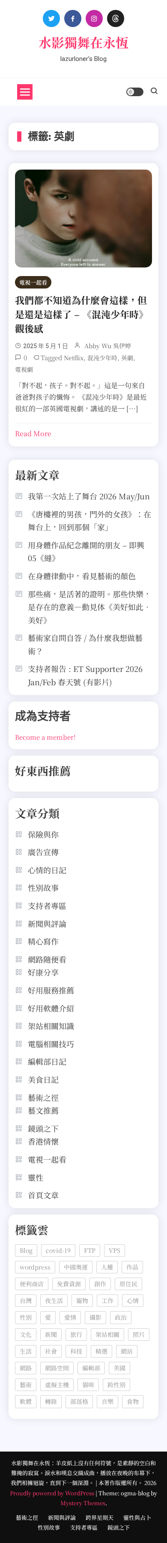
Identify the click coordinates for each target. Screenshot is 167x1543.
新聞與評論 (47, 923)
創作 (100, 1283)
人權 (107, 1267)
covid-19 (58, 1250)
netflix (74, 357)
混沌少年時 (102, 357)
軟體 (26, 1401)
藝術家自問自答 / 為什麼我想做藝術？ (85, 644)
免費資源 (69, 1283)
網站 (127, 1351)
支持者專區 (47, 905)
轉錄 (51, 1401)
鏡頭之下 (43, 1128)
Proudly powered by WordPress (52, 1493)
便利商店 (32, 1283)
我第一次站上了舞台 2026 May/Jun (89, 495)
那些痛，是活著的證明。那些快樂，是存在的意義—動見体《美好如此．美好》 (89, 607)
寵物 (82, 1300)
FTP (89, 1250)
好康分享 (43, 972)
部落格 (79, 1401)
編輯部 (91, 1368)
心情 (133, 1300)
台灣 (26, 1300)
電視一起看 (33, 282)
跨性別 (116, 1384)
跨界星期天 (99, 1517)
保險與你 (43, 834)
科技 (76, 1351)
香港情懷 (43, 1141)
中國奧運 (76, 1267)
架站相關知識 (51, 1025)
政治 (121, 1317)
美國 (119, 1368)
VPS (114, 1250)
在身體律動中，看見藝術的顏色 (82, 575)
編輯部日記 (47, 1061)
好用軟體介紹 (51, 1008)
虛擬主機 (57, 1384)
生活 (26, 1351)
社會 (51, 1351)
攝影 (95, 1317)
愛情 (70, 1317)
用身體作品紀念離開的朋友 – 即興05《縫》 (86, 551)
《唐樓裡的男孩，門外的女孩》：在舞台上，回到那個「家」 (89, 520)
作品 (132, 1267)
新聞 (51, 1334)
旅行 (76, 1334)
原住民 (128, 1283)
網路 (26, 1368)
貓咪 (88, 1384)
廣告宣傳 (43, 851)
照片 (139, 1334)
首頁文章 (43, 1194)
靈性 (35, 1177)
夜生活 (54, 1300)
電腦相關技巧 (51, 1043)
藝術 (26, 1384)
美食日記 (43, 1079)
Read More (33, 433)
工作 (107, 1300)
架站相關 (107, 1334)
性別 (26, 1317)
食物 (133, 1401)
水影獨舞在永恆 (83, 42)
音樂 (107, 1401)
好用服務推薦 (51, 990)
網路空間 (57, 1368)
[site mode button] (134, 92)
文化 (26, 1334)
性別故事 (43, 887)
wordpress (35, 1267)
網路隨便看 (47, 959)
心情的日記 (47, 869)
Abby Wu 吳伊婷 (107, 345)
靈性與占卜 (137, 1517)
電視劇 (24, 369)
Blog (26, 1250)
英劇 (127, 357)
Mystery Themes (82, 1503)
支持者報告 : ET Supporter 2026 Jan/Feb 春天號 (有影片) (85, 675)
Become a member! (45, 736)
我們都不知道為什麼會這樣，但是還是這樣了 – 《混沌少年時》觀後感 (81, 314)
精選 (101, 1351)
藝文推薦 (43, 1110)
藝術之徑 (43, 1097)
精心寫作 (43, 941)
